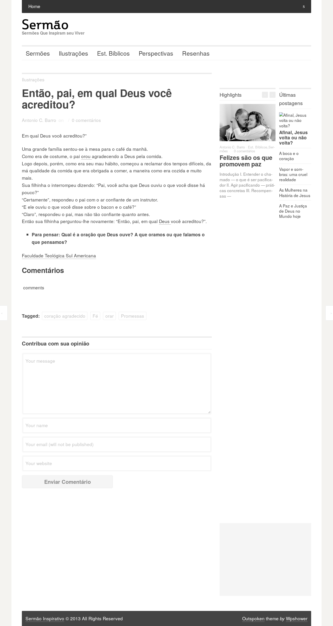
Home (34, 6)
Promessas (132, 315)
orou (86, 156)
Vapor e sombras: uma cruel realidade (293, 174)
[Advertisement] (265, 559)
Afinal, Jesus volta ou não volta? (293, 137)
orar (109, 315)
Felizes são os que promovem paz (246, 160)
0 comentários (86, 120)
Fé (95, 315)
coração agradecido (64, 315)
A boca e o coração (289, 155)
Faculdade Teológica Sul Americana (59, 255)
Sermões (38, 53)
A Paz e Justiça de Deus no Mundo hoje (293, 211)
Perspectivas (156, 53)
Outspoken (253, 618)
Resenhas (196, 53)
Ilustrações (73, 53)
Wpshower (297, 618)
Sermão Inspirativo (44, 618)
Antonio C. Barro (39, 120)
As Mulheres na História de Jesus (294, 192)
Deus (165, 221)
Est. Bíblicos (113, 53)
